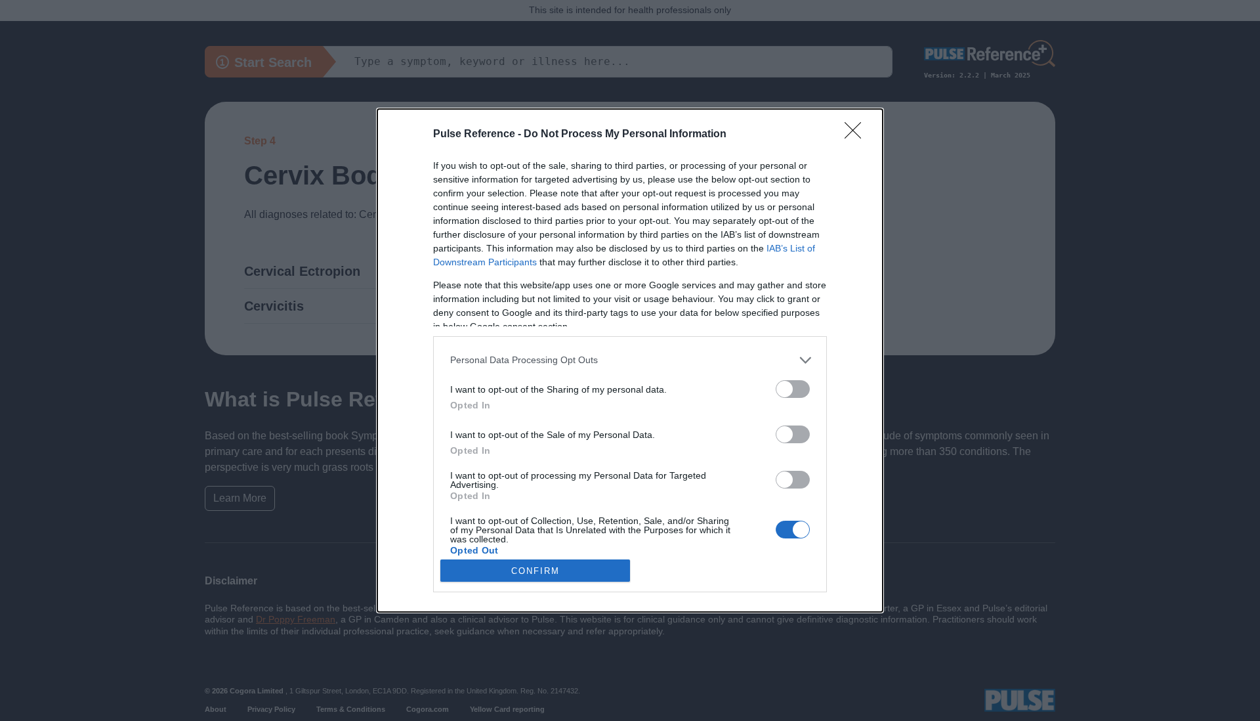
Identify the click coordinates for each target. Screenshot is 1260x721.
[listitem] (630, 360)
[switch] (793, 389)
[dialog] (630, 360)
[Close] (857, 134)
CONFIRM (535, 571)
